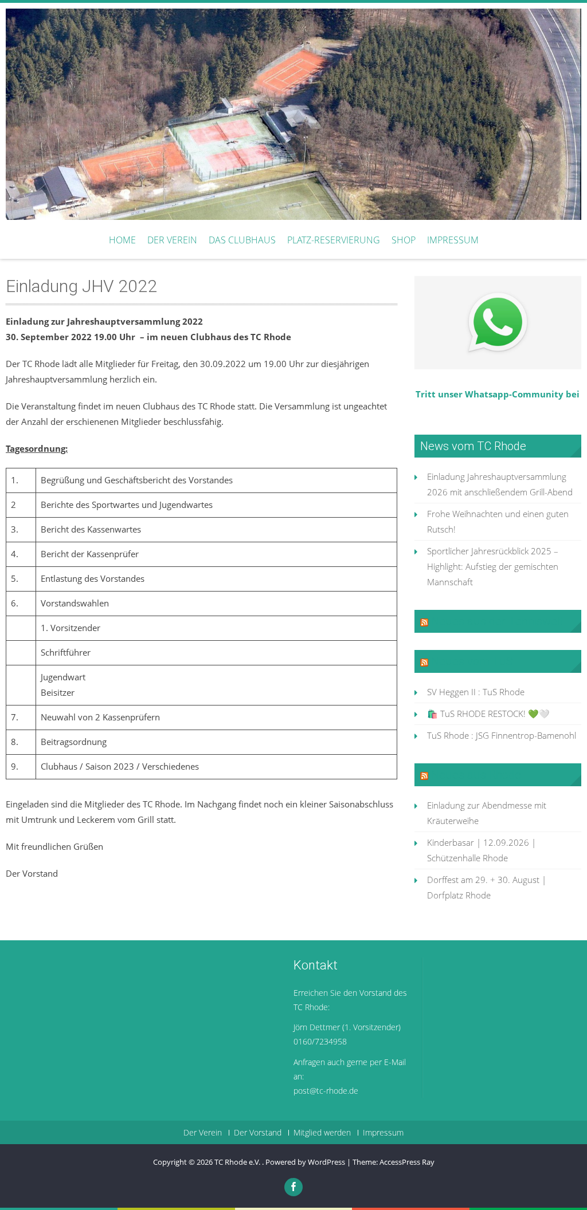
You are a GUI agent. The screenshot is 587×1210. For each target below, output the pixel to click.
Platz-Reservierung (333, 240)
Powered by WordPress (305, 1162)
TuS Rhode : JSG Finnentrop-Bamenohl (501, 735)
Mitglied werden (322, 1133)
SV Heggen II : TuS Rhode (476, 691)
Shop (404, 240)
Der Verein (172, 240)
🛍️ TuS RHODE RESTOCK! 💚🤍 (488, 713)
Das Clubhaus (242, 240)
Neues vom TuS (472, 661)
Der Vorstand (257, 1133)
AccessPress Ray (407, 1162)
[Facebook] (293, 1187)
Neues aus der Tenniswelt (497, 621)
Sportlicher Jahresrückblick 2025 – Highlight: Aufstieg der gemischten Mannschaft (492, 566)
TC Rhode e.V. (238, 1162)
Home (122, 240)
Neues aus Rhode (476, 775)
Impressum (453, 240)
